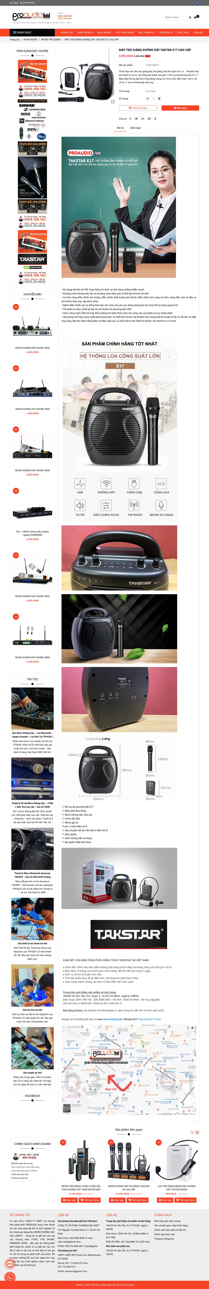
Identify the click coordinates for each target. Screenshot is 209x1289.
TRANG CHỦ (66, 32)
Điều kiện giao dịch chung (22, 1163)
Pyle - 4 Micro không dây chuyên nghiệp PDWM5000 (32, 533)
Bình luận (135, 127)
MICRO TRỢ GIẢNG (51, 39)
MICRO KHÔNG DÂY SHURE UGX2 (32, 596)
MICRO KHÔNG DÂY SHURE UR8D (32, 657)
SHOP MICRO (85, 32)
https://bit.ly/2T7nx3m (149, 1019)
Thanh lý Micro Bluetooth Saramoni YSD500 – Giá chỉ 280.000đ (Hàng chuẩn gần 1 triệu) (32, 875)
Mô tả (120, 127)
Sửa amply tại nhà (32, 1072)
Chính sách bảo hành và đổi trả (170, 1230)
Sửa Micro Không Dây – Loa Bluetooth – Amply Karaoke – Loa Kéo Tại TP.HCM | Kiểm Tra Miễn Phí (32, 735)
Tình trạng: (124, 91)
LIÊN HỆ (198, 32)
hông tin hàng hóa (20, 1178)
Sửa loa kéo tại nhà (32, 1010)
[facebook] (198, 3)
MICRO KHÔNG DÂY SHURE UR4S (32, 348)
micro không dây (113, 1019)
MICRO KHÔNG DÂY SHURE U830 (32, 409)
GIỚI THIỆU (183, 32)
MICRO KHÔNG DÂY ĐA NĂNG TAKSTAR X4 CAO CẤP (128, 1188)
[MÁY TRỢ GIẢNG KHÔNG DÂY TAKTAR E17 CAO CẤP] (42, 17)
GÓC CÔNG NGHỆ (125, 32)
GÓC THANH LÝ (147, 32)
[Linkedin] (143, 119)
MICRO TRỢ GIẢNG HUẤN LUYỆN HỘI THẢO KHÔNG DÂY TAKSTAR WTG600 (81, 1188)
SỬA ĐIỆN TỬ (166, 32)
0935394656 (29, 3)
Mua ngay (181, 108)
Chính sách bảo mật (164, 1234)
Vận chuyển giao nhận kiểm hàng (171, 1225)
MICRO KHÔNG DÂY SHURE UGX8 (32, 470)
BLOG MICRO (104, 32)
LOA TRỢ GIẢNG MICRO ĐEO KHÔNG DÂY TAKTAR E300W (177, 1188)
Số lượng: (124, 98)
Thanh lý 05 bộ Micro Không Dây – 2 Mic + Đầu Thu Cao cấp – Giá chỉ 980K (32, 805)
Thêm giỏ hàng (139, 108)
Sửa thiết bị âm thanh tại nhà (32, 943)
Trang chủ (15, 39)
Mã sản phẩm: (126, 65)
